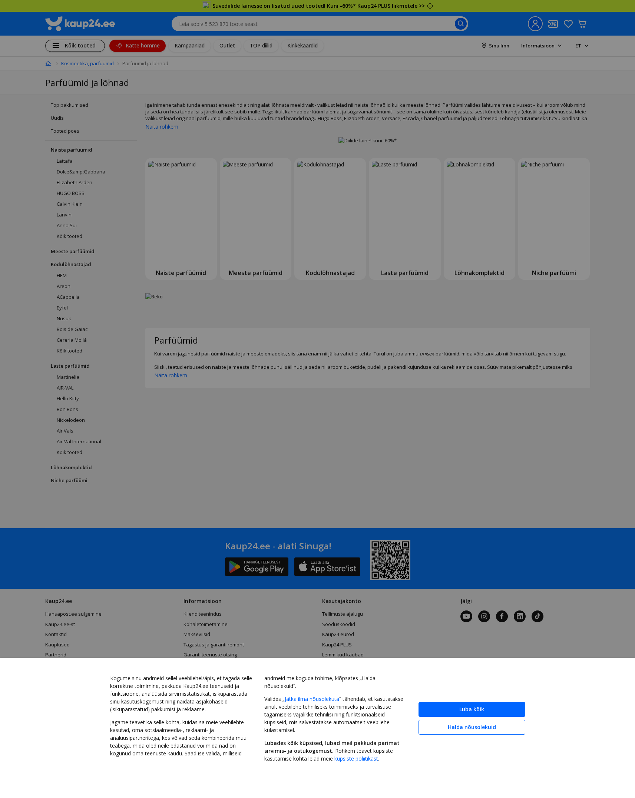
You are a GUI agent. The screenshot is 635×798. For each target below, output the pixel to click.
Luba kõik (471, 709)
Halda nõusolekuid (472, 727)
